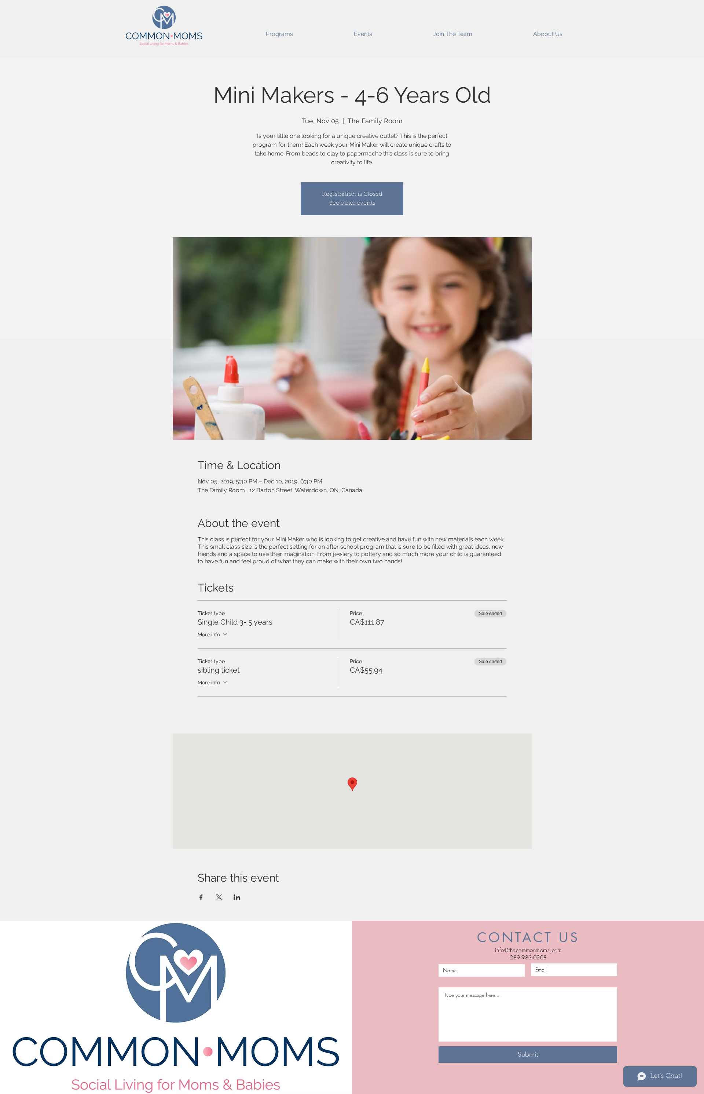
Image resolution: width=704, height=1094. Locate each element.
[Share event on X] (219, 897)
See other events (352, 203)
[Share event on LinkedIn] (237, 897)
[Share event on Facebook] (201, 897)
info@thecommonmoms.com (528, 950)
